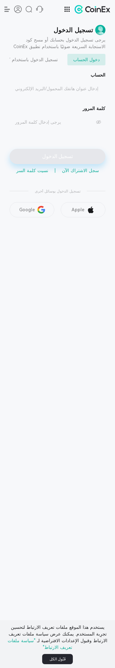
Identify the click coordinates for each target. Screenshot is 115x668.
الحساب (98, 74)
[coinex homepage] (91, 9)
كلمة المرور (94, 108)
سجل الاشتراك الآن (80, 170)
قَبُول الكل (58, 659)
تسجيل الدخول (57, 156)
